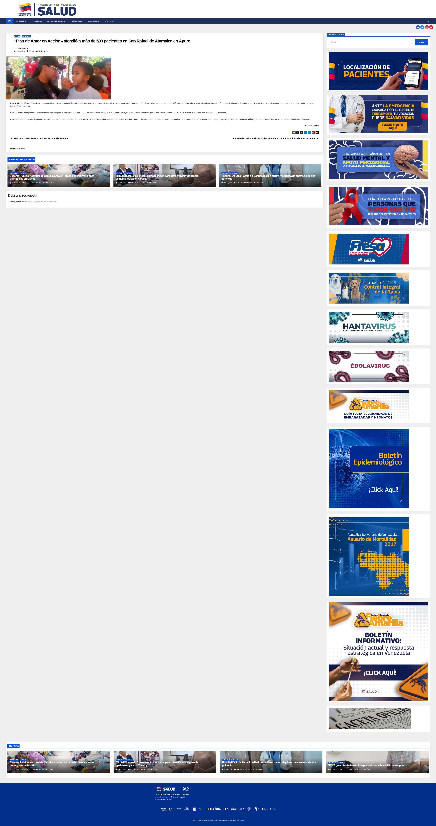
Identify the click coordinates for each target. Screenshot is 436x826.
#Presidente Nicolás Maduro (39, 51)
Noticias (37, 21)
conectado (30, 202)
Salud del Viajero (56, 21)
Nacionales (14, 173)
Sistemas (110, 21)
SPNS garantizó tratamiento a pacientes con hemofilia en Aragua (366, 765)
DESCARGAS (93, 21)
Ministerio (21, 21)
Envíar (421, 42)
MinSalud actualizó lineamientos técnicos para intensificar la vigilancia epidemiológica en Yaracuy (157, 177)
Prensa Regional (22, 48)
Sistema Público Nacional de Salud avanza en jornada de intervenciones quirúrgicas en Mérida (52, 177)
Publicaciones (336, 34)
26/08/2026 (16, 769)
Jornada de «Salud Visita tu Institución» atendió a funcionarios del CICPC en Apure (274, 138)
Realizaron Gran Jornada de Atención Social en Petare (41, 138)
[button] (428, 21)
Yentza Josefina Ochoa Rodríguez (39, 183)
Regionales (26, 36)
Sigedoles (77, 21)
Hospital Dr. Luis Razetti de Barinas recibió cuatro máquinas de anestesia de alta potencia (268, 177)
